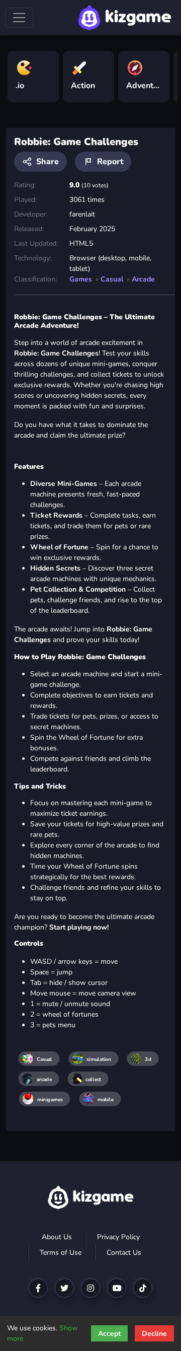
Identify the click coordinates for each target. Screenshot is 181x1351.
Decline (154, 1333)
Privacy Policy (118, 1237)
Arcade (143, 279)
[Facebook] (38, 1288)
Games (80, 279)
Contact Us (124, 1252)
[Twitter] (64, 1288)
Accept (109, 1333)
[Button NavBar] (19, 18)
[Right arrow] (164, 72)
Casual (112, 279)
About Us (57, 1237)
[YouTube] (116, 1288)
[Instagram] (90, 1288)
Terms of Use (60, 1252)
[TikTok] (142, 1288)
